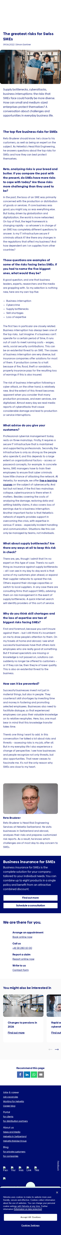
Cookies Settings (30, 1225)
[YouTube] (13, 1170)
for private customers (14, 1151)
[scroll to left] (52, 1049)
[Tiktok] (36, 1172)
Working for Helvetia (13, 1101)
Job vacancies (10, 1096)
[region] (30, 1211)
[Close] (57, 1192)
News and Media (11, 1132)
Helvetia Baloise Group (15, 1141)
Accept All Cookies (30, 1217)
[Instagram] (21, 1170)
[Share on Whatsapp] (34, 1074)
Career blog (9, 1105)
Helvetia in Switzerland (14, 1136)
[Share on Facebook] (20, 1074)
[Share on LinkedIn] (27, 1074)
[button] (30, 898)
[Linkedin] (29, 1170)
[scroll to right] (58, 1049)
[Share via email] (41, 1074)
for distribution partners (15, 1121)
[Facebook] (5, 1170)
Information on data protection (27, 1209)
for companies (10, 1156)
